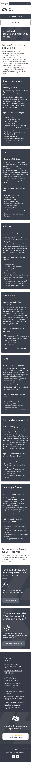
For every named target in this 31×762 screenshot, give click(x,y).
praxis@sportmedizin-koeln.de (13, 670)
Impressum (16, 748)
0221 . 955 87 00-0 (10, 672)
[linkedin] (17, 756)
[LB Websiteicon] (15, 717)
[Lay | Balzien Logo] (8, 8)
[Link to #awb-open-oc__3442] (28, 10)
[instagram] (13, 756)
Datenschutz (24, 748)
